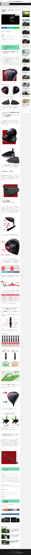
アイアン (28, 91)
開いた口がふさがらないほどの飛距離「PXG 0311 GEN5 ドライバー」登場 (25, 27)
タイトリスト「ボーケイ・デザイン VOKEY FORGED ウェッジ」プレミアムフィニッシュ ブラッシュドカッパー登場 (25, 46)
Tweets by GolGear (24, 108)
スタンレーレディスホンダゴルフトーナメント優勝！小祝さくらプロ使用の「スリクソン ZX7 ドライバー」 (14, 530)
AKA (16, 13)
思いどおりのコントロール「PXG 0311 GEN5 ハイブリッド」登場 (26, 64)
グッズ (28, 30)
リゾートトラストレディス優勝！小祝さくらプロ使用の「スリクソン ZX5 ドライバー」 (14, 535)
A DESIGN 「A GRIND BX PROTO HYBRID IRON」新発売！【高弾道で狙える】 (25, 88)
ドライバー (8, 13)
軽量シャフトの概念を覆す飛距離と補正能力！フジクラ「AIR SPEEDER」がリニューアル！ (25, 55)
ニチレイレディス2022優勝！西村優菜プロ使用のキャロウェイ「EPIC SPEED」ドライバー (14, 541)
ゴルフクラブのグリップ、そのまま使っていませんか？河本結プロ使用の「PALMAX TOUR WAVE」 (25, 36)
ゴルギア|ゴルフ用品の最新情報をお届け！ (15, 1)
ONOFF (15, 13)
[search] (9, 4)
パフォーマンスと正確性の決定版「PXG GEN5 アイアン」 (25, 96)
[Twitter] (10, 28)
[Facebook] (4, 28)
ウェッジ (28, 75)
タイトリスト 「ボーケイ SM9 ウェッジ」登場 (25, 80)
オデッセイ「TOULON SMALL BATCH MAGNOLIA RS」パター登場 (25, 72)
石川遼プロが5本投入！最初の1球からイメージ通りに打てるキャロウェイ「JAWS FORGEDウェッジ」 (25, 105)
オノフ (13, 13)
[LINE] (16, 28)
